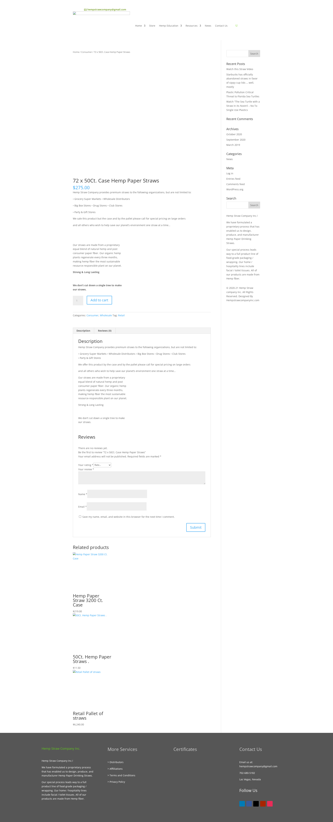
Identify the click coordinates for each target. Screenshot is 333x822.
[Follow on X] (256, 804)
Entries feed (233, 178)
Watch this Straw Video (239, 69)
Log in (229, 173)
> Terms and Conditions (121, 775)
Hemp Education (168, 25)
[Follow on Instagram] (270, 804)
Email (82, 506)
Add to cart (99, 300)
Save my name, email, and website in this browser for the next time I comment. (128, 516)
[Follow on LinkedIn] (242, 804)
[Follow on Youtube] (263, 804)
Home (138, 25)
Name (82, 494)
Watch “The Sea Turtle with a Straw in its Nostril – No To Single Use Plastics (243, 106)
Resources (192, 25)
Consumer (86, 52)
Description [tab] (83, 330)
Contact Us (221, 25)
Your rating (85, 464)
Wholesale (106, 315)
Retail (121, 315)
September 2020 (235, 139)
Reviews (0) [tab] (105, 330)
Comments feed (235, 184)
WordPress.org (234, 189)
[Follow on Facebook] (249, 804)
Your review (86, 469)
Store (152, 25)
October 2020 (234, 134)
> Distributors (115, 762)
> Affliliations (115, 768)
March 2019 (233, 145)
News (208, 25)
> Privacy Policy (116, 781)
